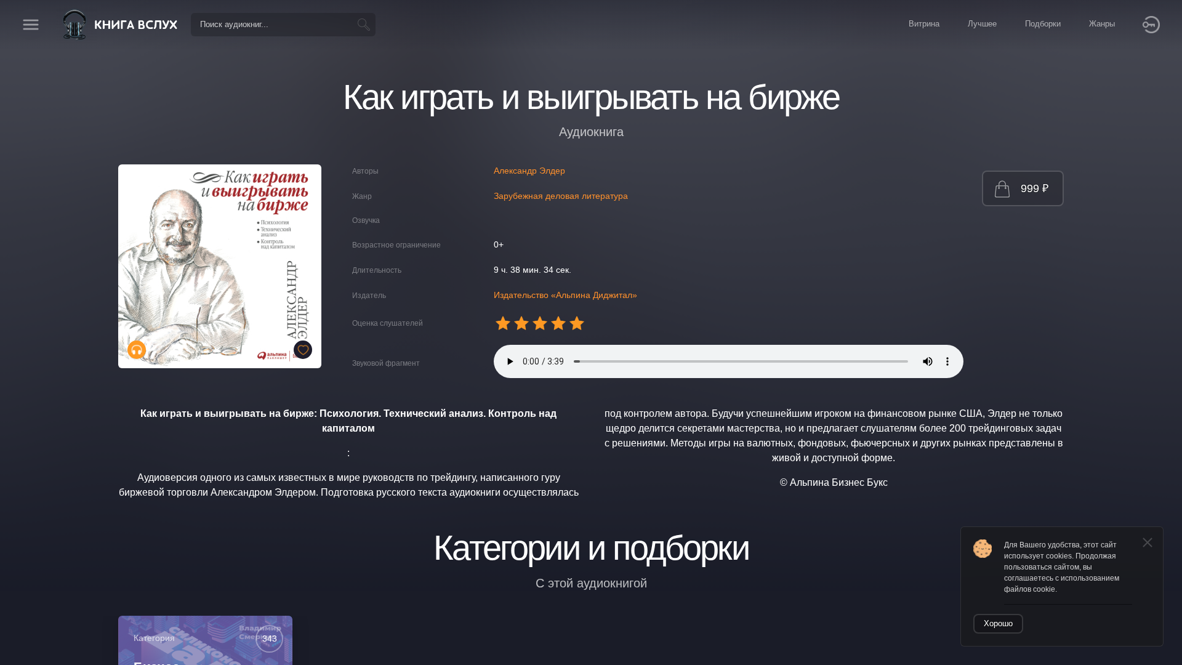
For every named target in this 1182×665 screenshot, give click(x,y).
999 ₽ (1034, 188)
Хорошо (998, 623)
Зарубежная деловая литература (561, 196)
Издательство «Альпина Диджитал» (565, 295)
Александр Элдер (529, 170)
